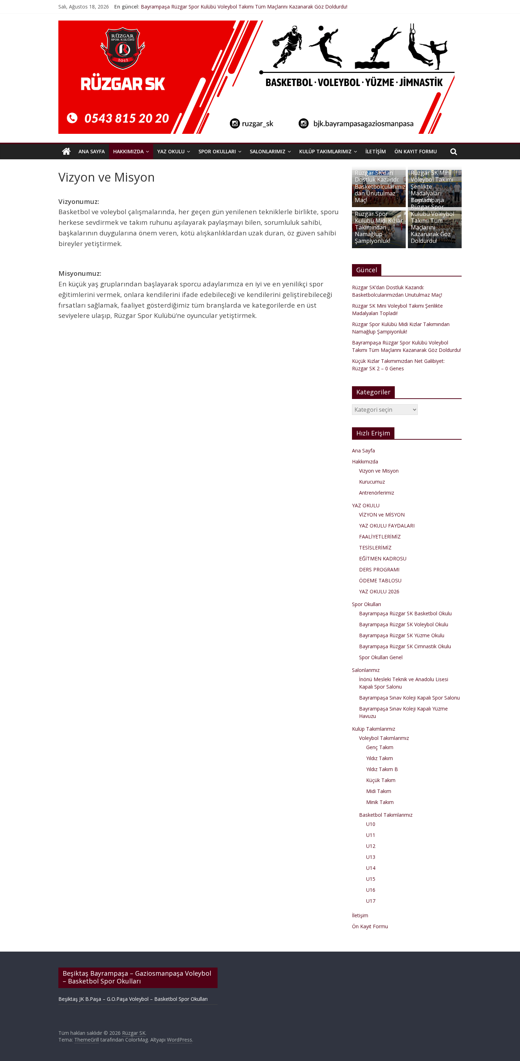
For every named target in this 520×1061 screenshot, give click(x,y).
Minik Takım (380, 802)
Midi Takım (378, 791)
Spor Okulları (217, 151)
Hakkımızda (128, 151)
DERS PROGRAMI (379, 569)
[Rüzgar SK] (66, 151)
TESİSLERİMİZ (375, 547)
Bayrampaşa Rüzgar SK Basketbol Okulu (405, 613)
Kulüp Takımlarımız (325, 151)
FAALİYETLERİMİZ (380, 536)
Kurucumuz (372, 481)
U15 (370, 878)
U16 (370, 889)
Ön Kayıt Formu (415, 151)
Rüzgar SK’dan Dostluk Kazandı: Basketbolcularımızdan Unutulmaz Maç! (380, 186)
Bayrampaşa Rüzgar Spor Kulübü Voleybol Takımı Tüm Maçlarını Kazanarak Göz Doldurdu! (244, 7)
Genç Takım (379, 747)
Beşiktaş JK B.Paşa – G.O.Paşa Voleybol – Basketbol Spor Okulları (133, 999)
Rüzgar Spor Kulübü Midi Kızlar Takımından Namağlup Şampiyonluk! (379, 227)
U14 (370, 868)
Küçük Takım (380, 780)
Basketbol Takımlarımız (385, 814)
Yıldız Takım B (382, 769)
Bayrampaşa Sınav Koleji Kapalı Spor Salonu (409, 697)
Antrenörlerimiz (376, 492)
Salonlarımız (267, 151)
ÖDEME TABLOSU (380, 580)
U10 (370, 824)
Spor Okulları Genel (381, 657)
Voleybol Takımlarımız (384, 738)
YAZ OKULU (171, 151)
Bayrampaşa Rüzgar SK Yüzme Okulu (401, 635)
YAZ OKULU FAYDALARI (387, 525)
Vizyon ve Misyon (379, 470)
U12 (370, 846)
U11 (370, 835)
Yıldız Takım (379, 758)
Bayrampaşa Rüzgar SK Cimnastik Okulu (405, 646)
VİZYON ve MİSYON (382, 514)
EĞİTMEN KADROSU (382, 558)
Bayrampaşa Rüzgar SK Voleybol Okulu (403, 624)
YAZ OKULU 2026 (379, 591)
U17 (370, 900)
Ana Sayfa (92, 151)
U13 (370, 857)
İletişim (375, 151)
